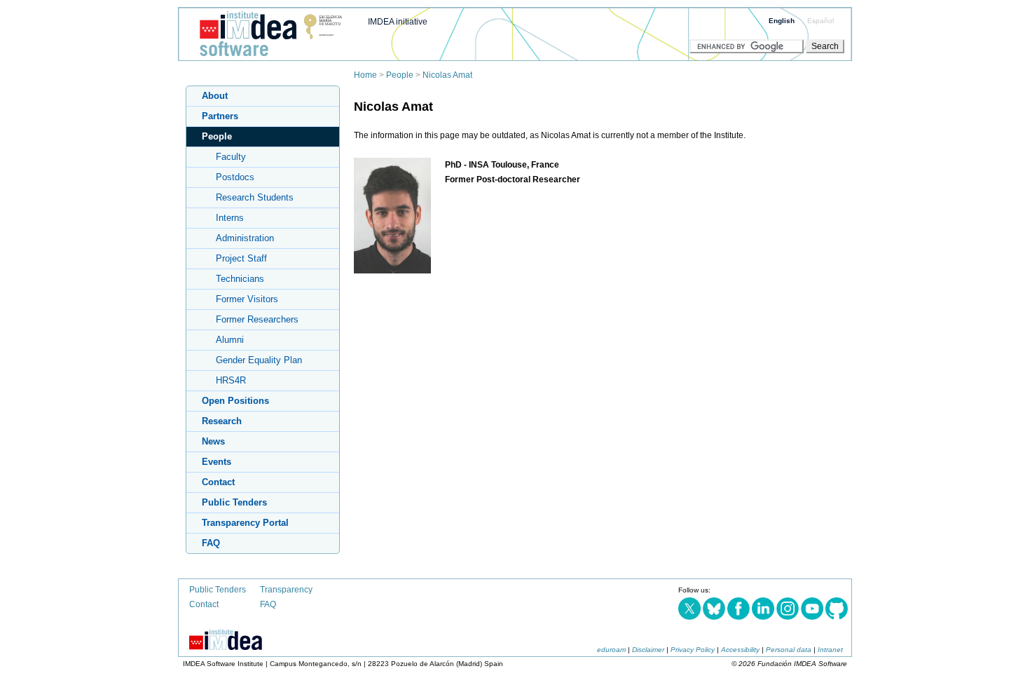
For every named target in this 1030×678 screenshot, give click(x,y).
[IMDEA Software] (265, 57)
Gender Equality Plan (259, 360)
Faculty (231, 156)
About (215, 95)
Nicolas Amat (447, 75)
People (399, 75)
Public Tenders (234, 502)
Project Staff (241, 258)
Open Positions (235, 400)
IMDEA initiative (397, 22)
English (782, 21)
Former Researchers (257, 319)
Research (222, 421)
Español (820, 21)
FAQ (211, 543)
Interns (230, 217)
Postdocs (235, 177)
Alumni (230, 339)
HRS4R (231, 380)
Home (365, 75)
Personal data (788, 649)
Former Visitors (247, 299)
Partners (220, 116)
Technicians (240, 278)
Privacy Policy (693, 649)
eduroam (611, 649)
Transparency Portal (245, 522)
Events (216, 461)
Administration (245, 238)
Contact (218, 482)
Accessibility (740, 649)
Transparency (286, 590)
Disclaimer (648, 649)
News (213, 441)
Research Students (255, 197)
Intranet (830, 649)
